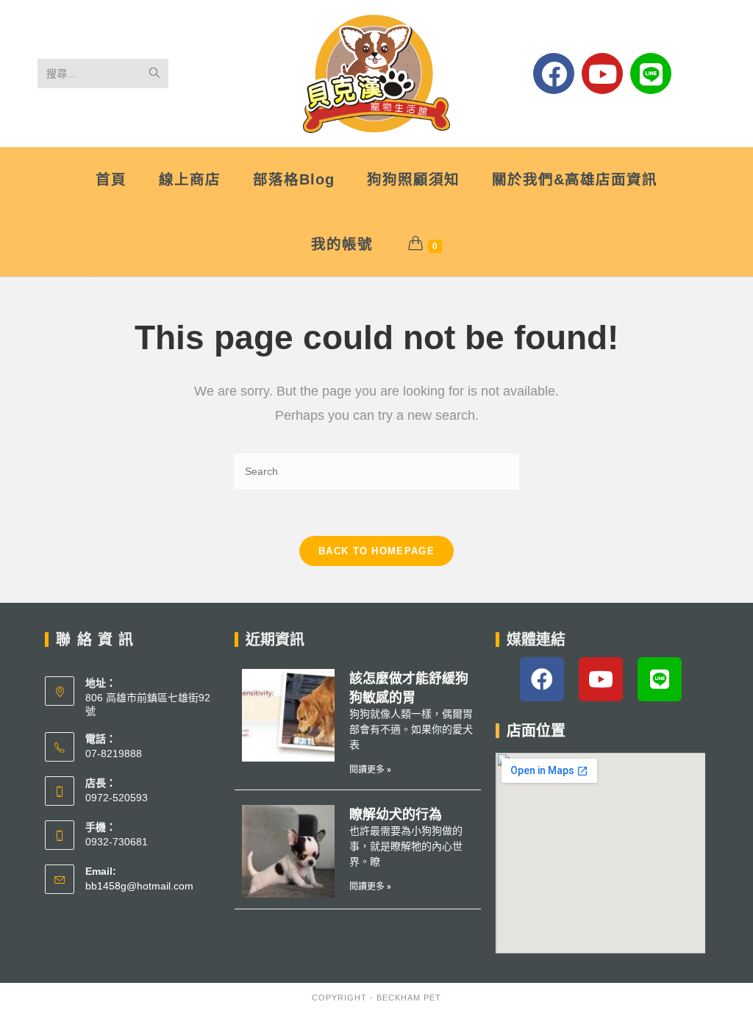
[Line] (650, 73)
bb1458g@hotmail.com (139, 886)
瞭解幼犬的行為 (395, 814)
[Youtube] (602, 73)
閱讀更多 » (370, 770)
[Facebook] (553, 73)
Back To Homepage (376, 550)
